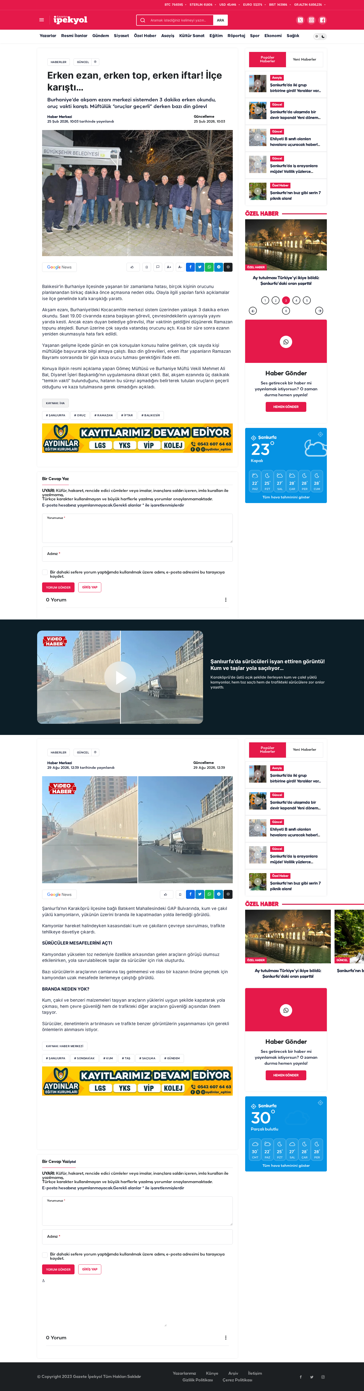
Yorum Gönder (58, 587)
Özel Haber (145, 36)
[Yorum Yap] (158, 267)
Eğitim (216, 36)
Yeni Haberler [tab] (304, 60)
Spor (255, 36)
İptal (72, 1162)
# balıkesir (151, 415)
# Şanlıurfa (55, 1058)
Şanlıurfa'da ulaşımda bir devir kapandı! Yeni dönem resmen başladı (294, 118)
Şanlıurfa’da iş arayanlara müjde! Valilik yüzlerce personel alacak (294, 171)
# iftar (127, 415)
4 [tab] (296, 300)
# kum (108, 1058)
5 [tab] (307, 300)
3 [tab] (286, 300)
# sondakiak (84, 1058)
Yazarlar (48, 36)
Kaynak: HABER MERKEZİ (64, 1046)
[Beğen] (133, 267)
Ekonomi (273, 36)
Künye (212, 1373)
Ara (220, 20)
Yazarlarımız (184, 1373)
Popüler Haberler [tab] (267, 59)
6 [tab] (286, 311)
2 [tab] (276, 300)
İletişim (255, 1373)
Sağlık (293, 36)
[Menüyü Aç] (41, 20)
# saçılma (147, 1058)
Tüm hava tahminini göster (286, 497)
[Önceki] (253, 311)
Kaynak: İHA (55, 403)
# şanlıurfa (55, 415)
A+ (169, 267)
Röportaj (236, 36)
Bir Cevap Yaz (55, 479)
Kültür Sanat (192, 36)
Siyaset (121, 36)
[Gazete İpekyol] (70, 20)
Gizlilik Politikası (197, 1380)
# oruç (80, 415)
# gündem (172, 1058)
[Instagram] (323, 1377)
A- (180, 267)
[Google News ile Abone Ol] (59, 267)
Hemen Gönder (286, 407)
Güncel (277, 104)
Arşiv (233, 1373)
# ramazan (103, 415)
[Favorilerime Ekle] (146, 267)
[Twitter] (312, 1377)
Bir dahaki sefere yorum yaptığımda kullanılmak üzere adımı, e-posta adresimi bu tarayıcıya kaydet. (137, 574)
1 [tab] (265, 300)
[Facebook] (301, 1377)
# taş (126, 1058)
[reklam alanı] (137, 438)
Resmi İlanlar (74, 36)
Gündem (100, 36)
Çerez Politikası (237, 1380)
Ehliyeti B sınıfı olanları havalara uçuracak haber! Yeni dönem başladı (294, 145)
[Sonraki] (319, 311)
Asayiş (167, 36)
